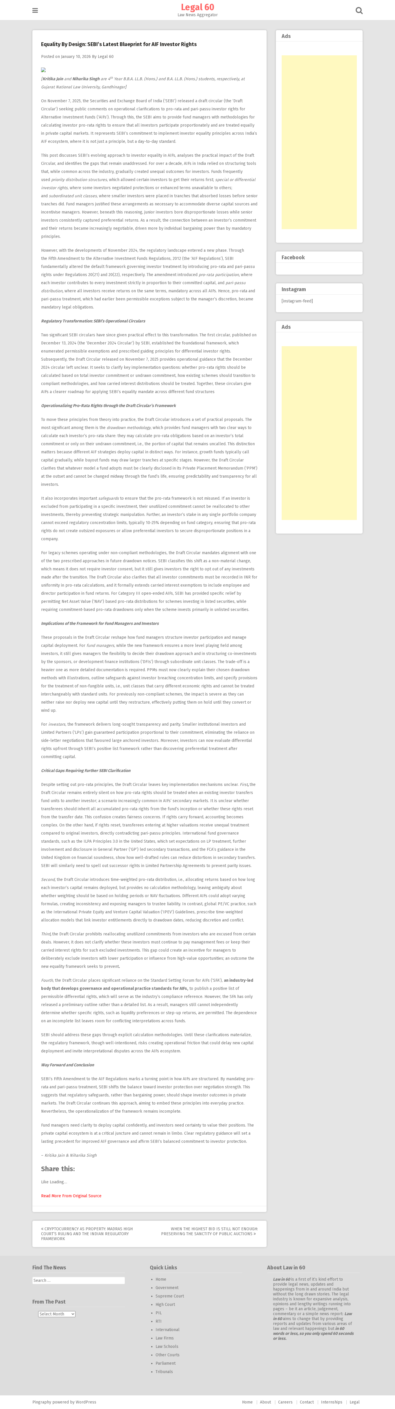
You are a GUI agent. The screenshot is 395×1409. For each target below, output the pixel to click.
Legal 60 (197, 7)
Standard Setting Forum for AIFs (180, 980)
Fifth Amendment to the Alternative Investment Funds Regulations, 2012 (114, 258)
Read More (51, 1195)
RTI (159, 1321)
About (265, 1402)
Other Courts (168, 1355)
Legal (355, 1402)
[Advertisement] (319, 142)
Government (167, 1287)
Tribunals (164, 1371)
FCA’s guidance (220, 849)
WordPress (86, 1402)
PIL (159, 1313)
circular (223, 335)
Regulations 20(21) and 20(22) (92, 274)
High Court (165, 1304)
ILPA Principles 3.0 (101, 841)
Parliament (166, 1363)
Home (161, 1279)
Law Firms (165, 1338)
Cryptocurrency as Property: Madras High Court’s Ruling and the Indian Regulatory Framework (87, 1234)
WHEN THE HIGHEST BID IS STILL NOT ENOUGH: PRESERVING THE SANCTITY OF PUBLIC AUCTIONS (209, 1231)
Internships (331, 1402)
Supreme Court (170, 1296)
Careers (285, 1402)
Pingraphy (41, 1402)
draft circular (210, 100)
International (168, 1329)
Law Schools (167, 1346)
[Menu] (35, 10)
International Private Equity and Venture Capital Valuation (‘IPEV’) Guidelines (124, 912)
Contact (307, 1402)
